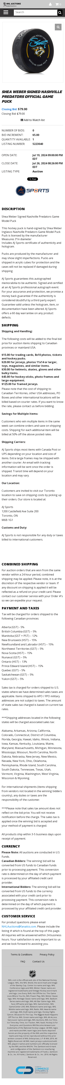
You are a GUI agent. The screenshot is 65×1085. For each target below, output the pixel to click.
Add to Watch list (34, 120)
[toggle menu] (5, 12)
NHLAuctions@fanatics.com (19, 926)
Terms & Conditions (21, 954)
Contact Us (38, 961)
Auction (37, 171)
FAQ (22, 961)
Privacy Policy (47, 954)
